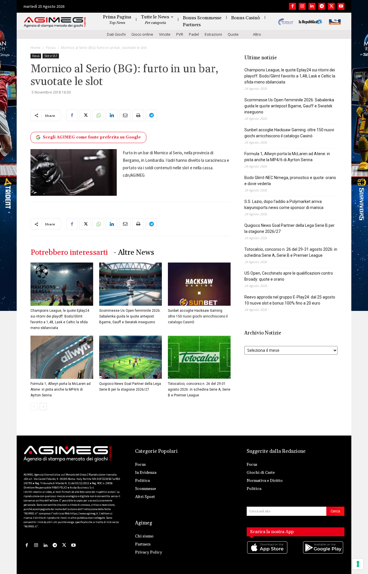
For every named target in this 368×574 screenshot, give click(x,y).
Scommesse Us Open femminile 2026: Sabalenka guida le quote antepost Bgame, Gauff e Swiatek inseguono (130, 316)
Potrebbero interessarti (69, 252)
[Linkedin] (311, 6)
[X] (331, 6)
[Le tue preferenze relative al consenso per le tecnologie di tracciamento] (357, 563)
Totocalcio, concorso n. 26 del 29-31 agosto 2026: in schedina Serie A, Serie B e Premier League (199, 389)
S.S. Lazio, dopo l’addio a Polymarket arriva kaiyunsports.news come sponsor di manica (283, 204)
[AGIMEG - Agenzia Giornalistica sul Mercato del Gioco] (55, 22)
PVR (179, 34)
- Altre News (134, 252)
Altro (257, 34)
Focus (50, 47)
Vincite (164, 34)
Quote (233, 34)
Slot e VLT (50, 56)
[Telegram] (321, 6)
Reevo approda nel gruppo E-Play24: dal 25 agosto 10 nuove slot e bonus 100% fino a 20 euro (289, 300)
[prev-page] (34, 406)
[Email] (125, 115)
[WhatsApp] (98, 115)
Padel (194, 34)
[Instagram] (302, 6)
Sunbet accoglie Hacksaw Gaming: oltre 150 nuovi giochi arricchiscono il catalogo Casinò (198, 316)
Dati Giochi (116, 34)
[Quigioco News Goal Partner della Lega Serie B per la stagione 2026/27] (130, 357)
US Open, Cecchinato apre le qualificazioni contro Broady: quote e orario (288, 276)
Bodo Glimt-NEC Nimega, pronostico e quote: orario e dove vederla (290, 180)
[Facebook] (292, 6)
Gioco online (142, 34)
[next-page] (43, 406)
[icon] (268, 553)
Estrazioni (213, 34)
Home (35, 47)
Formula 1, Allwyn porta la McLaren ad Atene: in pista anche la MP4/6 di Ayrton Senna (60, 389)
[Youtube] (341, 6)
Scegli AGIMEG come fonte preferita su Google (92, 137)
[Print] (138, 115)
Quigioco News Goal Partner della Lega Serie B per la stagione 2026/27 (289, 228)
